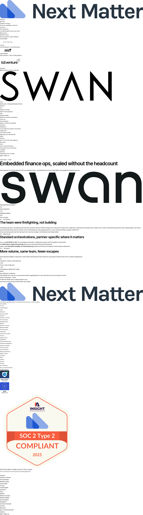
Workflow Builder (4, 327)
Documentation (4, 365)
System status (3, 337)
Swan (1, 310)
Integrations (3, 331)
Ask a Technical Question (6, 367)
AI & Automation (4, 329)
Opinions (2, 361)
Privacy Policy (12, 471)
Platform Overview (5, 495)
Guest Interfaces (4, 349)
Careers (2, 359)
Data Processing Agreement (23, 471)
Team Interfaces (4, 347)
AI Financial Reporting (5, 341)
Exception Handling (5, 345)
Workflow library (4, 321)
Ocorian (2, 305)
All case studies (4, 314)
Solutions (2, 19)
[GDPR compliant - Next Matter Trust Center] (71, 388)
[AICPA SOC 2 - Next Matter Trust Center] (71, 376)
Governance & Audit (5, 333)
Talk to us (6, 155)
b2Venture (2, 312)
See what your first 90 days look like (10, 281)
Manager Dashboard (5, 351)
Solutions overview (5, 317)
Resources (3, 142)
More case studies (25, 281)
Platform (2, 106)
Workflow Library (4, 481)
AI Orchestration (4, 319)
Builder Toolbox (4, 353)
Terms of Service (4, 471)
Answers (2, 363)
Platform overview (4, 325)
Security (2, 335)
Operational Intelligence (6, 343)
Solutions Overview (5, 477)
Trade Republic (4, 308)
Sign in (2, 155)
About (1, 357)
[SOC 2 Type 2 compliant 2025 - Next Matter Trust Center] (71, 431)
